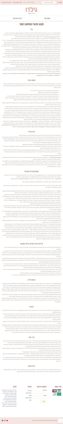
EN (58, 2)
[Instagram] (5, 420)
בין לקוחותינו (29, 393)
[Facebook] (2, 420)
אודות (30, 395)
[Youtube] (7, 420)
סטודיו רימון (35, 420)
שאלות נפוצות (28, 397)
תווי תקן (30, 390)
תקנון (30, 400)
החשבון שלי (16, 2)
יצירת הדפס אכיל (6, 2)
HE (60, 2)
